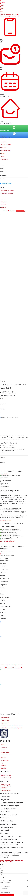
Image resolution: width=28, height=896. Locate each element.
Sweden (3, 575)
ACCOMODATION (6, 122)
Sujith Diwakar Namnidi (8, 815)
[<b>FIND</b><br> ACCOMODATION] (10, 118)
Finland (2, 600)
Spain (2, 616)
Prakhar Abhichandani (8, 809)
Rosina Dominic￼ (6, 827)
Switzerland (4, 582)
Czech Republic (5, 606)
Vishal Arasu (4, 833)
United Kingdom (5, 597)
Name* (1, 864)
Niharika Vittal (5, 812)
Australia (2, 179)
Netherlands (4, 579)
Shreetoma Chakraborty (9, 824)
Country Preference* (5, 877)
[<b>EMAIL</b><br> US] (10, 64)
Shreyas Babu (5, 800)
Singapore (3, 585)
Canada (2, 168)
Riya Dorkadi (4, 830)
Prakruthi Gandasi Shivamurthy (11, 803)
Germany (2, 171)
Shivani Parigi (5, 818)
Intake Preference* (4, 888)
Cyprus (2, 609)
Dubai (2, 594)
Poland (2, 588)
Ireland (2, 591)
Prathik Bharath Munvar (8, 839)
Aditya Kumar (5, 797)
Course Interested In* (5, 882)
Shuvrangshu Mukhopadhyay (11, 836)
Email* (1, 868)
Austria (2, 603)
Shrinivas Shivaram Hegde (9, 806)
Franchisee (2, 13)
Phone (1, 872)
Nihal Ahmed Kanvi (7, 821)
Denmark (3, 619)
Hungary (3, 612)
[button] (5, 520)
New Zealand (3, 175)
